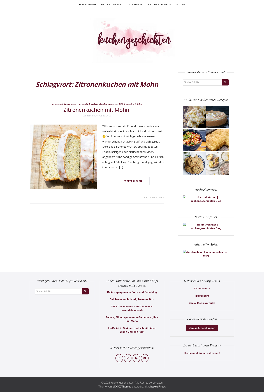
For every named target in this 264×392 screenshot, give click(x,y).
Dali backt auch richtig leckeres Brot (132, 299)
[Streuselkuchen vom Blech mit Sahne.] (194, 117)
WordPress (159, 386)
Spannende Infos (159, 4)
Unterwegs (134, 4)
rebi (89, 115)
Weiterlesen (133, 181)
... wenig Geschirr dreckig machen (98, 103)
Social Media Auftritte (202, 302)
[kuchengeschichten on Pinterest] (136, 358)
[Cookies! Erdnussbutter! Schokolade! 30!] (194, 163)
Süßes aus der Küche (130, 103)
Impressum (202, 295)
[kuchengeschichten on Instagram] (127, 358)
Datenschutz (202, 288)
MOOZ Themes (121, 386)
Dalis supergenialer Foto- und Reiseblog (132, 292)
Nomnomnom (87, 4)
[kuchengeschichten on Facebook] (119, 358)
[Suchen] (225, 82)
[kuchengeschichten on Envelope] (145, 358)
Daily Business (111, 4)
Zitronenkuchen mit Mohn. (97, 109)
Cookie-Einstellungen (202, 327)
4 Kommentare (153, 197)
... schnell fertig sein (64, 103)
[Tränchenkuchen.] (217, 117)
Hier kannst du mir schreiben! (202, 353)
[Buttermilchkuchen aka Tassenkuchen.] (217, 140)
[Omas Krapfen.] (217, 163)
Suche (180, 4)
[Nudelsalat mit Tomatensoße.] (194, 140)
